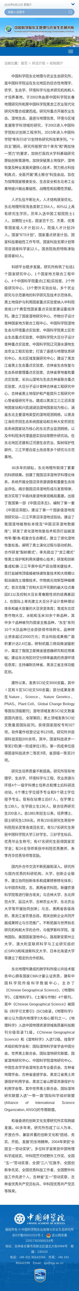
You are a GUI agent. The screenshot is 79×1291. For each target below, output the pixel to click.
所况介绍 (38, 63)
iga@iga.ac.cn (53, 1263)
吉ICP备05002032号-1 (27, 1235)
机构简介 (56, 63)
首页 (24, 63)
